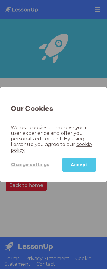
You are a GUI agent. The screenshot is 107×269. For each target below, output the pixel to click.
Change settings (30, 164)
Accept (79, 164)
